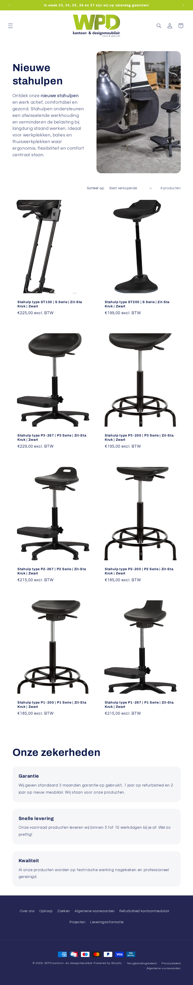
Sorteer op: (96, 188)
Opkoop (46, 911)
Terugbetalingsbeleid (142, 963)
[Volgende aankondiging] (183, 5)
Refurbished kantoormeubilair (144, 911)
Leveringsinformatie (107, 922)
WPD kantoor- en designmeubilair (68, 963)
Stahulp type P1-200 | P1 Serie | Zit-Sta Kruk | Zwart (51, 705)
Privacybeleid (171, 963)
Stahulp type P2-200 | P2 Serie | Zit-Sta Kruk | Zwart (139, 571)
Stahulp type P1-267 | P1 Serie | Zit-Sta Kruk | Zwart (139, 705)
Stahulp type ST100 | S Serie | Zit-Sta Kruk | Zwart (49, 304)
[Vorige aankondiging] (9, 5)
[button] (10, 25)
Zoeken (63, 911)
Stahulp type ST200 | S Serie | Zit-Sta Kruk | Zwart (137, 304)
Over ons (27, 911)
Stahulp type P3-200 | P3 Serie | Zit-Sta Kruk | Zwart (139, 437)
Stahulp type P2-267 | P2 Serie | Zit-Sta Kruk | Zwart (51, 571)
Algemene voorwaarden (95, 911)
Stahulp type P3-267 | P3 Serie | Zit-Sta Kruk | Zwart (51, 437)
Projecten (77, 922)
